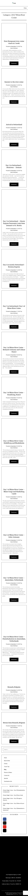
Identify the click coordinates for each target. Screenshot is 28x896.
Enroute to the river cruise (14, 82)
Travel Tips (6, 766)
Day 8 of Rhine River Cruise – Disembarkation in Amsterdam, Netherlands (14, 639)
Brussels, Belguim (14, 687)
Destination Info (8, 781)
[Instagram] (4, 830)
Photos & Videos (8, 772)
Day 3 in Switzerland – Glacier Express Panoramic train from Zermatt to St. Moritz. (14, 223)
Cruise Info (6, 775)
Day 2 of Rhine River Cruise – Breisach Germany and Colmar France (14, 350)
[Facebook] (4, 819)
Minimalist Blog (9, 894)
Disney (5, 763)
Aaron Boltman (14, 48)
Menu (25, 8)
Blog (5, 769)
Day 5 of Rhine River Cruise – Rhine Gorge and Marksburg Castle (14, 492)
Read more (14, 63)
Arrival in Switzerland (14, 124)
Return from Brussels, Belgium (14, 723)
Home (5, 757)
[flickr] (4, 823)
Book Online (7, 760)
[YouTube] (4, 826)
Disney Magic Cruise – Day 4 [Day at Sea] (13, 795)
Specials (6, 778)
